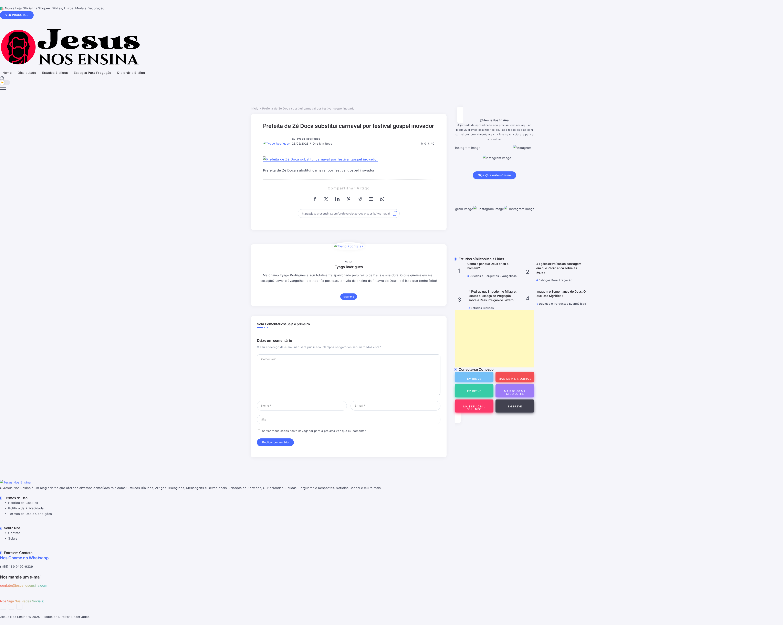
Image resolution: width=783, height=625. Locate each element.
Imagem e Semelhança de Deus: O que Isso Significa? (561, 294)
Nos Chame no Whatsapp (24, 557)
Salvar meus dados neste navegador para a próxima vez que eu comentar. (314, 431)
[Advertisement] (494, 338)
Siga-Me (348, 296)
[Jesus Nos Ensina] (70, 47)
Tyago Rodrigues (308, 138)
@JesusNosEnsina (494, 120)
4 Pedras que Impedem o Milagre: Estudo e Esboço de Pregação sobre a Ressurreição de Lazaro (493, 296)
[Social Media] (474, 377)
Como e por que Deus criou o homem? (488, 266)
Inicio (254, 108)
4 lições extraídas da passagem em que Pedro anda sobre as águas (558, 268)
